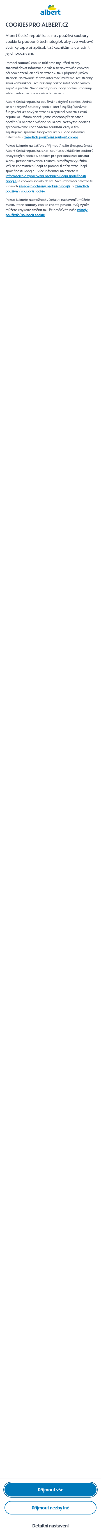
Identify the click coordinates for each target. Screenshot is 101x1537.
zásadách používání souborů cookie (51, 137)
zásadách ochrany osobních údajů (44, 186)
